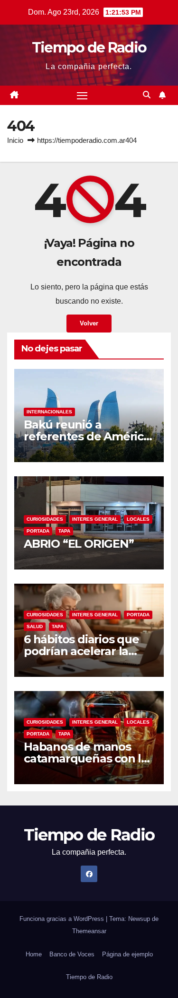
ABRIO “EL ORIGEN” (79, 544)
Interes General (95, 519)
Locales (138, 519)
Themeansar (89, 931)
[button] (146, 95)
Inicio (15, 140)
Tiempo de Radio (89, 47)
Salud (35, 626)
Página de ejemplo (127, 954)
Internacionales (49, 411)
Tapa (64, 531)
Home (34, 954)
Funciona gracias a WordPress (62, 918)
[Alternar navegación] (82, 95)
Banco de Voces (71, 954)
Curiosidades (45, 519)
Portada (38, 531)
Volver (89, 323)
